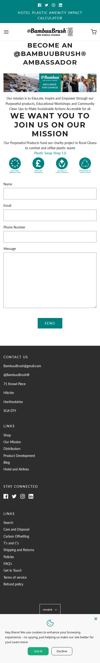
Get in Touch (12, 570)
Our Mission (12, 442)
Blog (6, 462)
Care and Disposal (16, 529)
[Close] (95, 618)
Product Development (19, 456)
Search (8, 523)
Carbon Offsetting (16, 536)
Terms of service (15, 577)
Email (7, 205)
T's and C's (11, 543)
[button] (50, 609)
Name (7, 184)
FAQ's (7, 564)
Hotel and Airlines (16, 469)
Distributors (11, 449)
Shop (7, 435)
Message (9, 249)
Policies (8, 557)
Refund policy (13, 584)
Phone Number (14, 227)
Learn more (20, 642)
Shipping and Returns (18, 550)
